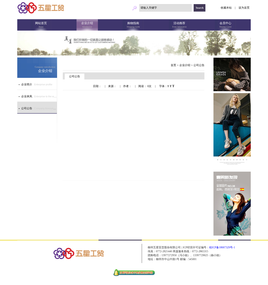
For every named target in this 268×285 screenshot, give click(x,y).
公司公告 (198, 65)
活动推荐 (179, 25)
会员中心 (225, 25)
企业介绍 (87, 25)
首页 (173, 65)
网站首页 (41, 25)
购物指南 (133, 25)
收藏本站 (226, 7)
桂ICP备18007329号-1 (222, 247)
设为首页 (244, 7)
